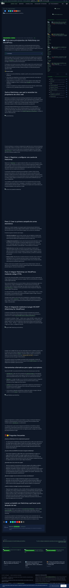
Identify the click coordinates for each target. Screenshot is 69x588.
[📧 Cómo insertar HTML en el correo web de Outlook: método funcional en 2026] (49, 27)
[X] (7, 11)
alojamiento (16, 298)
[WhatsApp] (10, 11)
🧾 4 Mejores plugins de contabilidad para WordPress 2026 (59, 48)
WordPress (21, 3)
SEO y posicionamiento (53, 3)
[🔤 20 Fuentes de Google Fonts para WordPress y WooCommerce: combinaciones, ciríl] (34, 555)
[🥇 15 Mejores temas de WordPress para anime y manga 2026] (49, 67)
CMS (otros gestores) (54, 85)
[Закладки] (64, 1)
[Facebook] (5, 11)
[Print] (20, 11)
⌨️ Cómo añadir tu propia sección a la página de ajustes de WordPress (12, 562)
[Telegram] (9, 11)
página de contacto (21, 583)
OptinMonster (9, 373)
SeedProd (8, 384)
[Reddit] (16, 11)
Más (63, 3)
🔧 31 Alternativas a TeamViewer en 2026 (59, 56)
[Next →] (66, 74)
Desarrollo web (29, 3)
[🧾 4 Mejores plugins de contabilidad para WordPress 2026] (49, 51)
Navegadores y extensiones (41, 3)
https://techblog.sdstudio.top (51, 576)
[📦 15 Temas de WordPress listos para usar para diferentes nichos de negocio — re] (56, 555)
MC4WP (28, 82)
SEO (51, 91)
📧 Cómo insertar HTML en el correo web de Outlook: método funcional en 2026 (59, 23)
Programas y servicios (54, 87)
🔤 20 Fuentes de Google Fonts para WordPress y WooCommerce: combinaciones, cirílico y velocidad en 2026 (33, 563)
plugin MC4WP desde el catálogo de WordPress (25, 315)
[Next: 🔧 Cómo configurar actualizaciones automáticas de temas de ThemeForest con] (66, 3)
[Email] (18, 11)
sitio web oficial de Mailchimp (28, 508)
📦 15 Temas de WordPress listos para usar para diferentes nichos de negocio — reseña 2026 (56, 563)
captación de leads (30, 373)
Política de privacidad (55, 585)
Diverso (51, 78)
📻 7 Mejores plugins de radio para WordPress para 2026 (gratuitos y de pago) (59, 35)
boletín (19, 353)
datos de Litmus (8, 150)
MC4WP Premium (33, 361)
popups (16, 391)
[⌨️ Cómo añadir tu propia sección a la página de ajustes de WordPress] (13, 555)
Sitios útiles (52, 81)
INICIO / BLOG (14, 3)
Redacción (11, 526)
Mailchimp (13, 163)
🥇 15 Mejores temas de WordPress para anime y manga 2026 (59, 64)
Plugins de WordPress (11, 8)
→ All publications (22, 526)
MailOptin (8, 379)
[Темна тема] (66, 1)
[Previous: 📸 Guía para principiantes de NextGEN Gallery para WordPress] (2, 3)
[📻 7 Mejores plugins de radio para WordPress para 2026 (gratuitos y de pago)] (49, 40)
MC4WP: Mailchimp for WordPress (30, 111)
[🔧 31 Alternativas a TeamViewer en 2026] (49, 59)
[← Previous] (48, 74)
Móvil (51, 83)
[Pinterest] (14, 11)
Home (4, 8)
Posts (6, 8)
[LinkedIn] (12, 11)
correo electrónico (8, 287)
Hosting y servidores (53, 89)
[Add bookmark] (34, 38)
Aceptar (64, 585)
